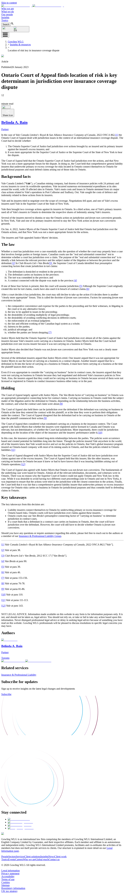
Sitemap (5, 885)
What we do (7, 11)
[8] (61, 403)
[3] (50, 263)
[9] (45, 418)
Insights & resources (20, 44)
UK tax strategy (9, 891)
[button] (32, 5)
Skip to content (9, 2)
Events (11, 859)
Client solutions (32, 856)
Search (6, 24)
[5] (80, 286)
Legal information (10, 870)
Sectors (12, 856)
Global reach (42, 859)
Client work (60, 856)
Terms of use (7, 879)
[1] (116, 135)
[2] (13, 263)
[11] (13, 450)
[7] (50, 332)
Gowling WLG (16, 41)
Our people (7, 14)
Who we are (7, 8)
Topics (4, 20)
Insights (5, 17)
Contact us (54, 859)
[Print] (6, 107)
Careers (19, 859)
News (51, 856)
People (4, 856)
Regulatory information (13, 888)
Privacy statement (10, 873)
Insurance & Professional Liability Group (40, 536)
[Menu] (5, 35)
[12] (23, 464)
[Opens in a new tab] (19, 819)
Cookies (5, 882)
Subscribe (6, 694)
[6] (87, 289)
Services (20, 856)
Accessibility (7, 876)
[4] (75, 280)
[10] (100, 432)
